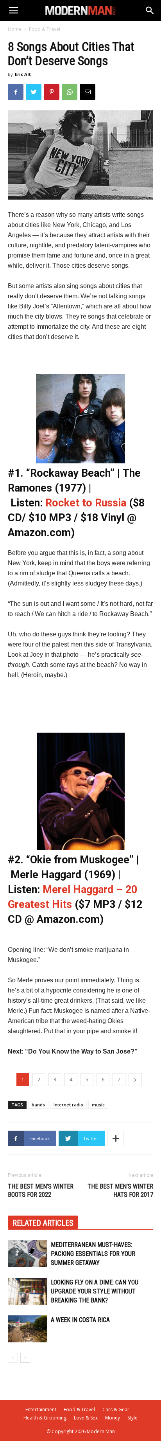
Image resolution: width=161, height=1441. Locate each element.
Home (14, 29)
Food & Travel (44, 29)
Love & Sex (86, 1417)
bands (38, 1105)
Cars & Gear (115, 1409)
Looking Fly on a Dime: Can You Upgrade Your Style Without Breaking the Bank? (94, 1291)
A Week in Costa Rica (80, 1320)
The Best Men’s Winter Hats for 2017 (120, 1190)
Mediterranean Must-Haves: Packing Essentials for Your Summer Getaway (93, 1253)
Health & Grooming (44, 1417)
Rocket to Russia (87, 503)
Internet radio (68, 1105)
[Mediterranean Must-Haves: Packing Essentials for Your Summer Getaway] (27, 1253)
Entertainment (40, 1409)
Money (112, 1417)
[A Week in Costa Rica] (27, 1328)
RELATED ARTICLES (43, 1223)
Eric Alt (23, 74)
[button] (150, 10)
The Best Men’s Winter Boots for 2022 (40, 1190)
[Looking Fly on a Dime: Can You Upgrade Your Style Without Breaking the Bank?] (27, 1291)
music (98, 1105)
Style (132, 1417)
